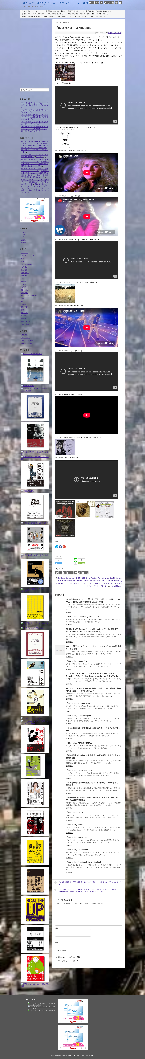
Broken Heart (70, 578)
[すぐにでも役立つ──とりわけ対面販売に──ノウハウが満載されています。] (31, 354)
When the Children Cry (114, 581)
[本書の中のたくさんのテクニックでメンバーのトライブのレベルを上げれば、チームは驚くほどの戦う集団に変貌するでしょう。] (35, 586)
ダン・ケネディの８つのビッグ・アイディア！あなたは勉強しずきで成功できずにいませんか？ (34, 117)
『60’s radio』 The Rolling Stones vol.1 (82, 617)
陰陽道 (23, 316)
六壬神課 (24, 267)
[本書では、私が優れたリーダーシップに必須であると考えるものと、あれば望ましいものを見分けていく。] (34, 523)
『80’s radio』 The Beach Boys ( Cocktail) (83, 862)
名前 (57, 928)
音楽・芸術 (117, 33)
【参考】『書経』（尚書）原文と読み (32, 14)
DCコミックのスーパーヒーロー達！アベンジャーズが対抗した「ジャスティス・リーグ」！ (35, 182)
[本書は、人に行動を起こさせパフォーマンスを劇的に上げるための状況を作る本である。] (35, 952)
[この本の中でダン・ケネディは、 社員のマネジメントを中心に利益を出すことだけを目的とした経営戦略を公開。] (35, 894)
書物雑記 (24, 281)
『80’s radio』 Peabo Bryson (78, 703)
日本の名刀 (25, 273)
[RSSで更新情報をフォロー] (120, 2)
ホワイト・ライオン (113, 583)
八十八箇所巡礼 (26, 264)
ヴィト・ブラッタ (100, 586)
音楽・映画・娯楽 (100, 16)
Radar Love (91, 581)
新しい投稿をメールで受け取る (69, 961)
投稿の (25, 338)
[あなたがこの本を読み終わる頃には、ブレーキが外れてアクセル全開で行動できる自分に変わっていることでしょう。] (35, 986)
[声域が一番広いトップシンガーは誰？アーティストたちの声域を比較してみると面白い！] (60, 650)
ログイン (24, 335)
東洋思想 (24, 293)
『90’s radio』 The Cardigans (78, 716)
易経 (22, 278)
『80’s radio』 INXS (74, 825)
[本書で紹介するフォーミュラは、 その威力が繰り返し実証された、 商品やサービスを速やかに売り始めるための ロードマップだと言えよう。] (35, 686)
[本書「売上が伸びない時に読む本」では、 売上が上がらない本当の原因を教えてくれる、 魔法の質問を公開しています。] (35, 865)
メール (58, 935)
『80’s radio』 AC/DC (75, 812)
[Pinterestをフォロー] (109, 2)
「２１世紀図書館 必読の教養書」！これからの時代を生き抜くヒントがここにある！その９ (90, 883)
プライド (102, 583)
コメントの (27, 340)
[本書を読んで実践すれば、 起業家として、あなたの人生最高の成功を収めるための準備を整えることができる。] (35, 449)
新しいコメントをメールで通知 (69, 957)
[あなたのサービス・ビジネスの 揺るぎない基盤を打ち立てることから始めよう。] (35, 391)
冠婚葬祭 (24, 270)
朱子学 (23, 287)
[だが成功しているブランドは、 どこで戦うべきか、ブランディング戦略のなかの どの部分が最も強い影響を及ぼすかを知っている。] (35, 520)
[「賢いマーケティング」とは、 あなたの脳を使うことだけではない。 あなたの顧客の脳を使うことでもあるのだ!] (35, 620)
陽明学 (23, 318)
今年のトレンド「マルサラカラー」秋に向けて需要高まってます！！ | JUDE (35, 164)
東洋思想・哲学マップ (82, 16)
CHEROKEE (80, 578)
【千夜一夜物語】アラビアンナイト (32, 11)
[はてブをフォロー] (101, 2)
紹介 (92, 16)
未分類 (110, 33)
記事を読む (69, 612)
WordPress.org (26, 343)
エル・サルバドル (70, 583)
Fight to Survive (103, 578)
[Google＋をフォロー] (97, 2)
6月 (24, 234)
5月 (24, 236)
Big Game (61, 578)
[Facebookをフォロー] (94, 2)
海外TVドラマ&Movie (29, 296)
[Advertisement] (34, 54)
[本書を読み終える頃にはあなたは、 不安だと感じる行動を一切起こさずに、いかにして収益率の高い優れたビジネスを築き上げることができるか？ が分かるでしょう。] (32, 628)
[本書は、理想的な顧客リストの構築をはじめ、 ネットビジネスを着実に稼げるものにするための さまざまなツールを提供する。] (33, 777)
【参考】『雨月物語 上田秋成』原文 (78, 14)
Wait (103, 581)
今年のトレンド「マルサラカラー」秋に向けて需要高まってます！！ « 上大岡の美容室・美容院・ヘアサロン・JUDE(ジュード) (35, 148)
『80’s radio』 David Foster (77, 837)
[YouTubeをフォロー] (112, 2)
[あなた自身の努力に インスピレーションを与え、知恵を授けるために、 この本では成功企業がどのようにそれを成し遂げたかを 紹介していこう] (35, 625)
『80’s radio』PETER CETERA (79, 743)
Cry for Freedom (91, 578)
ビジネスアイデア (27, 256)
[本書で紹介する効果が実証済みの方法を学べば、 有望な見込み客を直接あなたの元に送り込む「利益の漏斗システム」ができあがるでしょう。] (35, 715)
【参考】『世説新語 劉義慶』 (70, 11)
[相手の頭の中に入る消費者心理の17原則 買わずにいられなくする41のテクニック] (35, 383)
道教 (22, 310)
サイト (57, 942)
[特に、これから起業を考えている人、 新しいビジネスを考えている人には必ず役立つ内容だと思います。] (35, 806)
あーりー (39, 157)
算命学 (23, 304)
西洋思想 (24, 307)
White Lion (59, 583)
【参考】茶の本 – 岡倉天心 (100, 14)
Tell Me (98, 581)
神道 (22, 298)
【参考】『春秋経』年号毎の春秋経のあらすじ (96, 11)
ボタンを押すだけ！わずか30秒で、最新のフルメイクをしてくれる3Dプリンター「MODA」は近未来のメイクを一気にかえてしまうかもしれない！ (87, 890)
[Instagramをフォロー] (105, 2)
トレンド (24, 253)
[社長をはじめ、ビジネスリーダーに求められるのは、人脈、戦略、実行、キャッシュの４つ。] (35, 923)
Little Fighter (113, 578)
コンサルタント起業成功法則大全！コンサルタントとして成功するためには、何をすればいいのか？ (34, 129)
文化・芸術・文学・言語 (65, 16)
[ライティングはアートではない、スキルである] (35, 454)
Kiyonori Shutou (115, 586)
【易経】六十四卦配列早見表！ (30, 16)
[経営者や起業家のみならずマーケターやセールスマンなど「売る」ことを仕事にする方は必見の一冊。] (35, 552)
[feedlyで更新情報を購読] (116, 2)
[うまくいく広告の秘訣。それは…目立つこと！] (35, 591)
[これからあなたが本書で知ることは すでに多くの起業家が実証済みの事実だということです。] (27, 386)
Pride (85, 581)
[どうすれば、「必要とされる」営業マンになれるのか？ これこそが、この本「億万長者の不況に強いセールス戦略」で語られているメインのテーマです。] (35, 657)
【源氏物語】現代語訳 (49, 16)
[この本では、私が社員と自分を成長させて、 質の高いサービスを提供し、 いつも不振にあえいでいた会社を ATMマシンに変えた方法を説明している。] (35, 557)
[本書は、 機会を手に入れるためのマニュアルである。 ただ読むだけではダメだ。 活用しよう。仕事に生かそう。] (35, 981)
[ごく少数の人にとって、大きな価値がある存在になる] (30, 718)
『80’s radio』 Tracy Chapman (79, 770)
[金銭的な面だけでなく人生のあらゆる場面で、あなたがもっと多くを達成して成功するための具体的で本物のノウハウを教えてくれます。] (27, 491)
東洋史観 (24, 290)
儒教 (22, 261)
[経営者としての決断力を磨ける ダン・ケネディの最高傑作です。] (35, 420)
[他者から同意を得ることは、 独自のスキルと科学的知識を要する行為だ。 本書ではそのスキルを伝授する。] (35, 836)
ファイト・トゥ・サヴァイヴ (87, 583)
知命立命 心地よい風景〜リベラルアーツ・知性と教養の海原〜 (66, 3)
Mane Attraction (76, 581)
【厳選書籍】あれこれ (52, 11)
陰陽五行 (24, 313)
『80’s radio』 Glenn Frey (77, 661)
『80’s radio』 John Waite (77, 850)
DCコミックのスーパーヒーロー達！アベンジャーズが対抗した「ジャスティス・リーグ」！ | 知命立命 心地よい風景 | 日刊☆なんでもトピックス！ (35, 188)
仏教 (22, 258)
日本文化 (24, 276)
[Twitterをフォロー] (90, 2)
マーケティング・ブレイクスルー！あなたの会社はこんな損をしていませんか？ (34, 105)
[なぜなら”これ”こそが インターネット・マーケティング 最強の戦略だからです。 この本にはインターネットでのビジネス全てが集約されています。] (41, 1010)
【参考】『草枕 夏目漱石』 (55, 14)
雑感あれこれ (26, 321)
